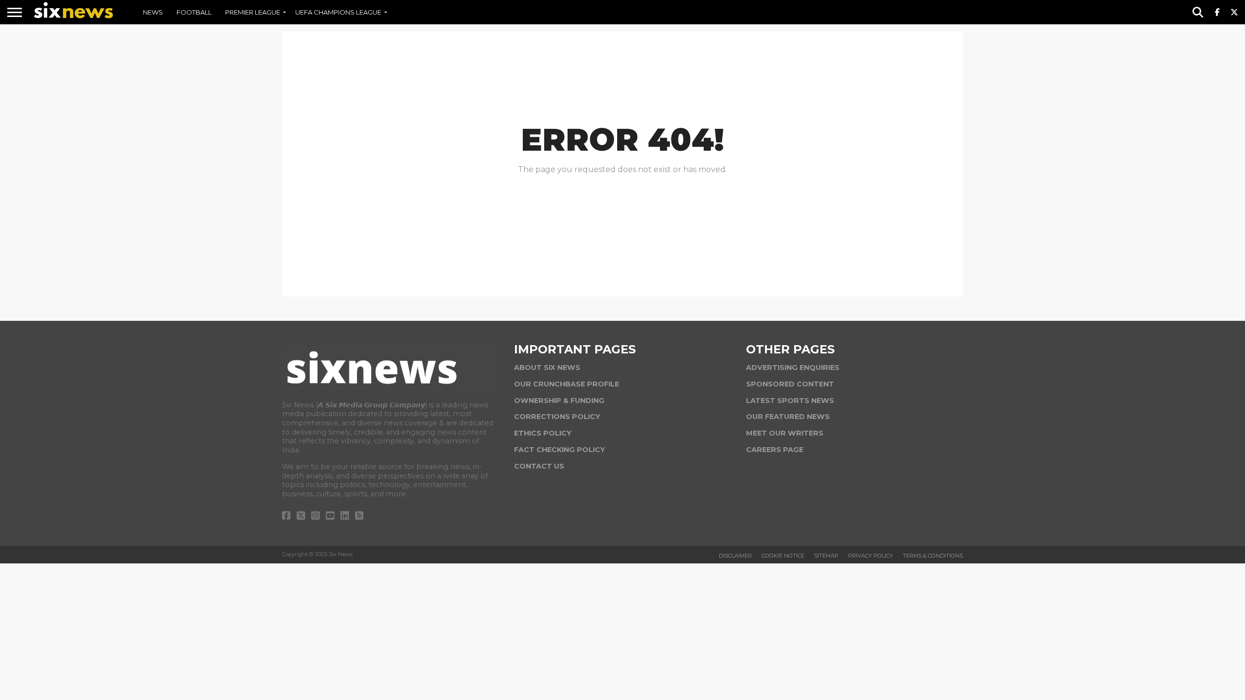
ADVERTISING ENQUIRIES (792, 367)
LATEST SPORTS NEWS (790, 400)
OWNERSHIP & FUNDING (559, 400)
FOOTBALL (194, 12)
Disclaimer (735, 555)
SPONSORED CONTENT (790, 384)
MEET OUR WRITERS (784, 433)
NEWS (153, 12)
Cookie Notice (783, 555)
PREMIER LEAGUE (252, 12)
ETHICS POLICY (542, 433)
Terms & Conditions (933, 555)
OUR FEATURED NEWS (788, 416)
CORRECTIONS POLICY (557, 416)
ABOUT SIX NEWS (547, 367)
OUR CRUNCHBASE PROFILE (566, 384)
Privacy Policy (870, 555)
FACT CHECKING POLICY (559, 449)
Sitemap (826, 555)
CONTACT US (539, 466)
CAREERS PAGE (774, 449)
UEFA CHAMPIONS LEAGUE (338, 12)
